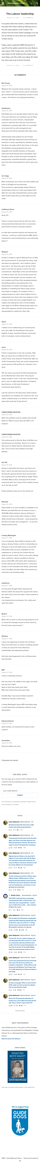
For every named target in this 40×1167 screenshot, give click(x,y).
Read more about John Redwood (11, 1038)
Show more (20, 1011)
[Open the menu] (3, 3)
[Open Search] (36, 3)
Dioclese (5, 636)
